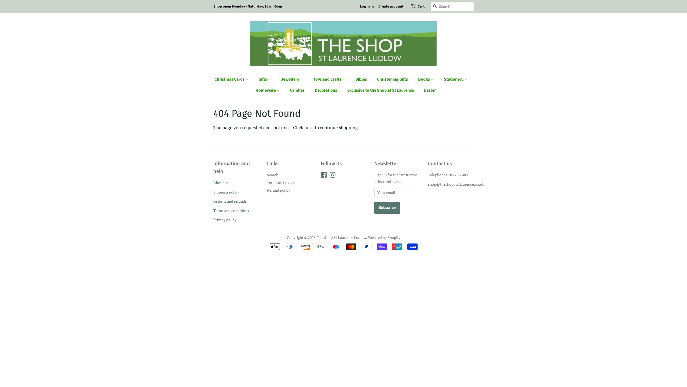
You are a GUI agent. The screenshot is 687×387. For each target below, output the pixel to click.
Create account (390, 6)
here (309, 127)
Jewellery (290, 79)
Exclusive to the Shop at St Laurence (380, 90)
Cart (421, 6)
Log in (365, 6)
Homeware (266, 90)
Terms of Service (280, 182)
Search (272, 174)
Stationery (454, 79)
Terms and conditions (231, 210)
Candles (297, 90)
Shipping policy (226, 192)
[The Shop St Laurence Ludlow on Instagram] (332, 175)
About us (220, 182)
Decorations (326, 90)
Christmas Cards (229, 79)
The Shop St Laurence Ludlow (341, 237)
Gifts (263, 79)
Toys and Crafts (327, 79)
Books (424, 79)
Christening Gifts (392, 79)
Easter (430, 90)
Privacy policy (224, 219)
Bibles (361, 79)
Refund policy (278, 190)
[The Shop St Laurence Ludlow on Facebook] (324, 175)
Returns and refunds (230, 201)
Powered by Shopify (384, 237)
